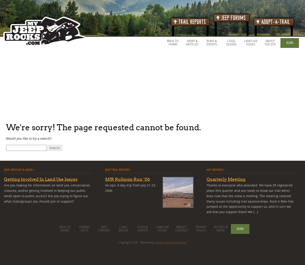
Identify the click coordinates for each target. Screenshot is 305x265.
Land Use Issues (250, 42)
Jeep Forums (233, 18)
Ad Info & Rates (221, 228)
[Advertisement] (134, 84)
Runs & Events (212, 42)
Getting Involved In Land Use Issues (40, 179)
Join (289, 43)
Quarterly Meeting (226, 179)
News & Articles (192, 42)
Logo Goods (231, 42)
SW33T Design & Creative (171, 242)
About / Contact (181, 228)
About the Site (270, 42)
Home (173, 44)
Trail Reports (191, 22)
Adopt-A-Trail (275, 22)
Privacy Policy (201, 228)
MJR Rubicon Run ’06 (127, 179)
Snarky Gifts (84, 228)
